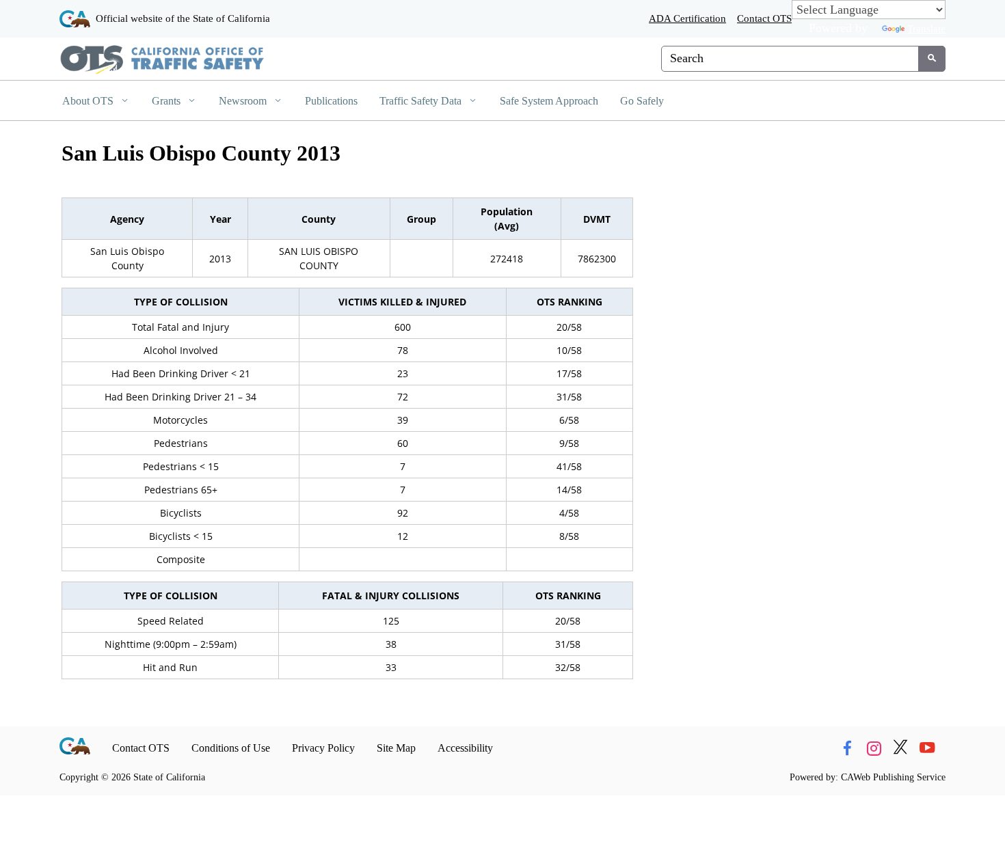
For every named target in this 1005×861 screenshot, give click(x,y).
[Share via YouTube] (927, 748)
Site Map (396, 748)
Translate (926, 28)
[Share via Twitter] (900, 748)
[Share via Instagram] (874, 748)
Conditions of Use (230, 748)
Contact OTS (764, 18)
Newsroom (244, 101)
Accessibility (465, 748)
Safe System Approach (549, 101)
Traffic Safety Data (421, 101)
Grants (167, 101)
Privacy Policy (323, 748)
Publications (331, 101)
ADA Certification (687, 18)
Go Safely (642, 101)
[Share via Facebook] (847, 748)
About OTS (89, 101)
